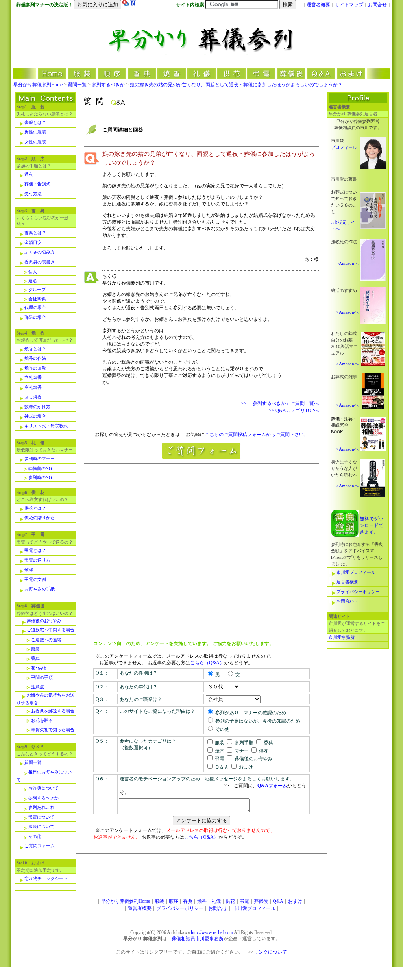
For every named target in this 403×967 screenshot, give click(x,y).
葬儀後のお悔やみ (44, 620)
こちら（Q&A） (207, 663)
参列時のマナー (39, 458)
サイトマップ (349, 4)
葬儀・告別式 (37, 183)
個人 (32, 271)
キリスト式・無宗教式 (46, 425)
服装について (41, 826)
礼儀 (216, 901)
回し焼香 (33, 396)
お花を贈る (42, 720)
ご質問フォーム (39, 845)
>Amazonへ (347, 263)
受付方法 (33, 193)
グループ (37, 289)
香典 (35, 658)
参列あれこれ (41, 807)
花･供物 (38, 668)
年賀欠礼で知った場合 (52, 729)
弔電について (41, 817)
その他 (34, 836)
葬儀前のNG (40, 468)
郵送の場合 (35, 317)
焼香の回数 (35, 368)
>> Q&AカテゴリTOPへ (294, 410)
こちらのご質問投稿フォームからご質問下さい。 (257, 434)
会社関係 (37, 298)
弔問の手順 (42, 677)
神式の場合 (35, 416)
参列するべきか (108, 84)
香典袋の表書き (39, 261)
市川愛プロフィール (355, 572)
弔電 (244, 901)
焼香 (202, 901)
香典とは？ (35, 232)
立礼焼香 (33, 377)
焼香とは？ (35, 348)
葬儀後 (261, 901)
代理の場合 (35, 307)
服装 (35, 649)
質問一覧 (77, 84)
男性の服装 (35, 131)
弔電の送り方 (37, 560)
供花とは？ (35, 508)
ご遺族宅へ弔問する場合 (50, 629)
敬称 (28, 569)
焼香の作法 (35, 358)
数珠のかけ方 (37, 406)
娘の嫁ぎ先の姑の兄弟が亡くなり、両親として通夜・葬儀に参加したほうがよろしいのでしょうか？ (236, 84)
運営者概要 (318, 4)
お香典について (43, 788)
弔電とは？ (35, 550)
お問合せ (377, 4)
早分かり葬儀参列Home (38, 84)
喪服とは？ (35, 122)
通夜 (28, 174)
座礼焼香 (33, 387)
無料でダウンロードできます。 (371, 525)
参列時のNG (40, 477)
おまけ (295, 901)
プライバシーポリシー (358, 591)
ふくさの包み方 (39, 252)
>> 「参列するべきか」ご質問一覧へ (280, 403)
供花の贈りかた (39, 517)
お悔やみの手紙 (39, 588)
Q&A (278, 901)
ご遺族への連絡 (46, 639)
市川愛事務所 (342, 637)
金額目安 (33, 242)
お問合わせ (347, 601)
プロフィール (344, 147)
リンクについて (270, 952)
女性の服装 (35, 141)
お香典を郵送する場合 (52, 710)
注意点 (37, 686)
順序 (173, 901)
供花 (230, 901)
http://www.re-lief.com (212, 932)
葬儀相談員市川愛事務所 (198, 938)
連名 (32, 280)
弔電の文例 (35, 579)
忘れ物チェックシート (46, 878)
